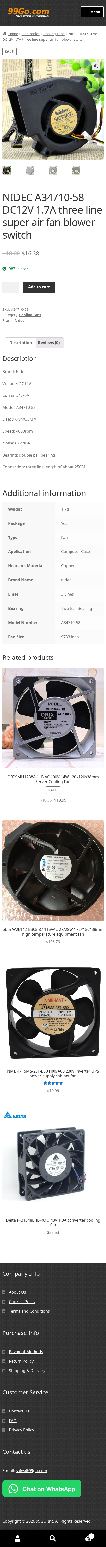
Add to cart (39, 287)
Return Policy (21, 1361)
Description (20, 342)
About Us (17, 1292)
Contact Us (19, 1411)
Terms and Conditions (29, 1311)
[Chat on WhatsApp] (53, 1488)
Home (13, 33)
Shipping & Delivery (27, 1370)
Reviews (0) (49, 342)
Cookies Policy (22, 1301)
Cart (81, 1534)
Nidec (19, 320)
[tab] (20, 342)
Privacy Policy (21, 1430)
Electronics (31, 33)
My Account (17, 1538)
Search (53, 1538)
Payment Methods (26, 1351)
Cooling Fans (54, 33)
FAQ (13, 1420)
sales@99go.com (31, 1470)
